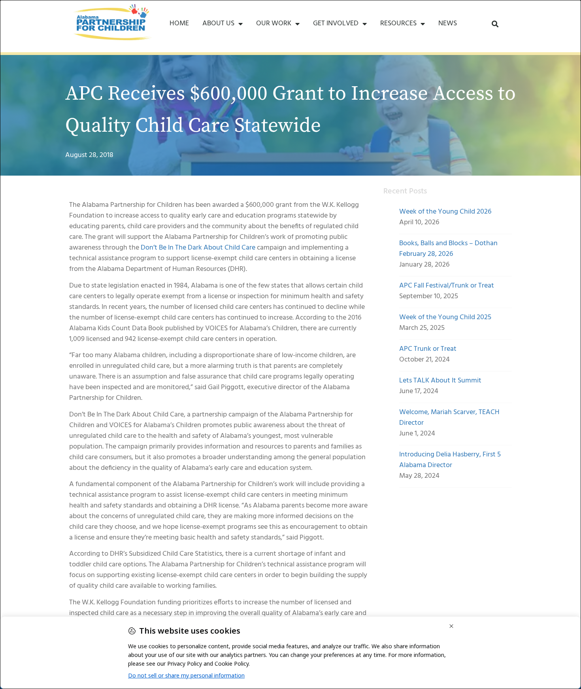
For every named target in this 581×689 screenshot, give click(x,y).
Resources (398, 23)
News (447, 23)
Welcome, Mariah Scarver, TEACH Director (449, 418)
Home (179, 23)
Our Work (273, 23)
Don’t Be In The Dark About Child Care (198, 248)
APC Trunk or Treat (427, 349)
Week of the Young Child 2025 (445, 317)
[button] (495, 23)
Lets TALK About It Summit (440, 380)
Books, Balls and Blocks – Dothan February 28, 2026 (448, 249)
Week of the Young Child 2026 (445, 212)
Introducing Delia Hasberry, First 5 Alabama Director (450, 460)
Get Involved (335, 23)
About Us (218, 23)
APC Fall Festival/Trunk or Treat (446, 286)
